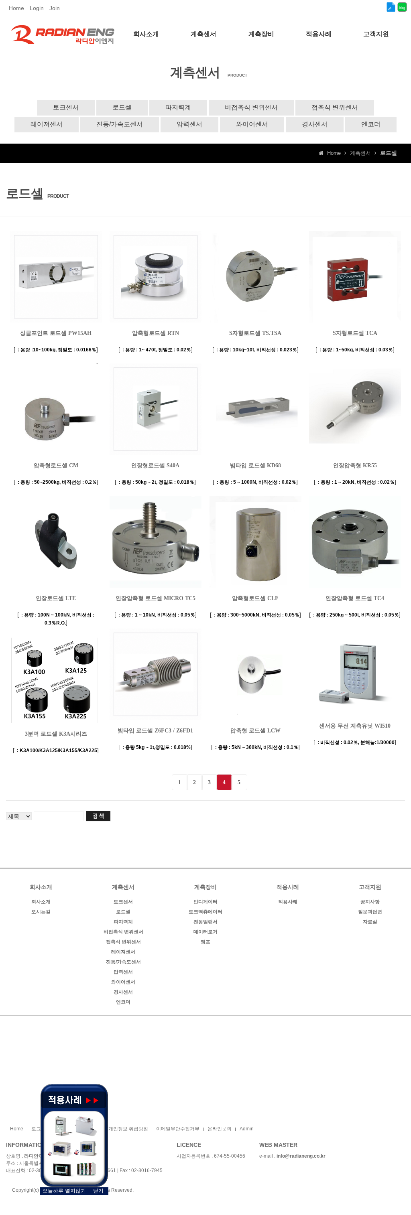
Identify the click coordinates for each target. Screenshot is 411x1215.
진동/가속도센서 (119, 124)
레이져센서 (47, 124)
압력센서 (189, 124)
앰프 (205, 942)
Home (16, 8)
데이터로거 (205, 932)
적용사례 (287, 902)
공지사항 (370, 902)
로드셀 (122, 107)
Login (37, 8)
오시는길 (41, 912)
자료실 (370, 922)
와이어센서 (252, 124)
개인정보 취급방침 (128, 1129)
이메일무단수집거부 (177, 1129)
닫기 (98, 1191)
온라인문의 (220, 1129)
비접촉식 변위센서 (251, 107)
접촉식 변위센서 (334, 107)
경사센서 (315, 124)
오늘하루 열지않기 (64, 1191)
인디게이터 (205, 902)
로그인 (38, 1129)
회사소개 (41, 902)
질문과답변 (370, 912)
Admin (247, 1129)
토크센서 (66, 107)
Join (54, 8)
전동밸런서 (205, 922)
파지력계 (178, 107)
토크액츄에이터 (205, 912)
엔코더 (370, 124)
